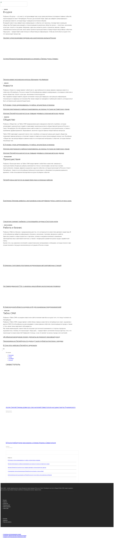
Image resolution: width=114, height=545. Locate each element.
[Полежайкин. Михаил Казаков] (14, 55)
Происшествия (8, 156)
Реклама (5, 518)
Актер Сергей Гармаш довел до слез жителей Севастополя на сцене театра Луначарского (40, 407)
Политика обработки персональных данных (14, 535)
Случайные (11, 358)
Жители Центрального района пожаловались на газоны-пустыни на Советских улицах (36, 109)
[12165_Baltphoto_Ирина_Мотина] (14, 282)
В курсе (6, 9)
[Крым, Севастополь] (24, 439)
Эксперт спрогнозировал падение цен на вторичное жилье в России (29, 38)
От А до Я (10, 360)
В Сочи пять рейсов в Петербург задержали (20, 345)
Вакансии (5, 520)
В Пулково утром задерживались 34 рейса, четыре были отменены (28, 105)
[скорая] (14, 197)
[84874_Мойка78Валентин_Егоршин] (14, 75)
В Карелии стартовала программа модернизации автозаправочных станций (32, 265)
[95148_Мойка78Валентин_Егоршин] (14, 217)
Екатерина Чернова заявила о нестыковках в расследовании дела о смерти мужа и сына (37, 201)
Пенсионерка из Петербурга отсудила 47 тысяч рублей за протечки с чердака (33, 341)
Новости (6, 83)
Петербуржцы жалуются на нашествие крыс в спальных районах (28, 180)
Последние (11, 355)
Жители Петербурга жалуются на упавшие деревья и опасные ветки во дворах (33, 113)
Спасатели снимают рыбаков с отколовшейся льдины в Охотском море (30, 221)
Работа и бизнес (8, 225)
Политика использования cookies (12, 534)
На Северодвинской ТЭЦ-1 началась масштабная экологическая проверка (31, 286)
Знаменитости (9, 410)
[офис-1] (14, 303)
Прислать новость (7, 521)
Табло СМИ (6, 310)
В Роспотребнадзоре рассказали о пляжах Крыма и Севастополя (31, 443)
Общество (6, 116)
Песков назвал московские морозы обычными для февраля (25, 79)
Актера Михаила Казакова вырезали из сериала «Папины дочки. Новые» (30, 59)
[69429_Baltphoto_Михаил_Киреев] (14, 261)
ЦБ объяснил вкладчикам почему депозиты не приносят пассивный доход (31, 337)
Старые (10, 356)
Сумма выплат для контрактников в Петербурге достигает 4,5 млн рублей (25, 471)
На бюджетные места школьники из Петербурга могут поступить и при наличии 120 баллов (30, 475)
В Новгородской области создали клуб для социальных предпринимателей (32, 307)
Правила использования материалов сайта (14, 537)
